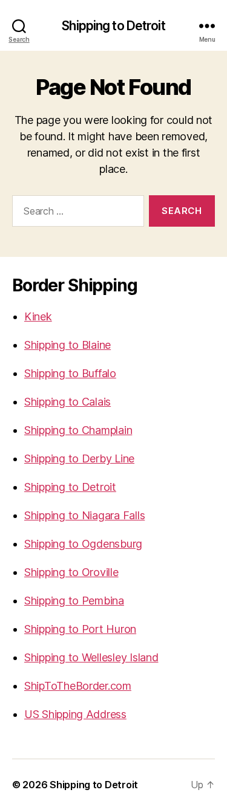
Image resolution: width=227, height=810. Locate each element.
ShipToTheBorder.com (77, 685)
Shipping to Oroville (71, 572)
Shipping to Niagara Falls (84, 515)
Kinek (38, 316)
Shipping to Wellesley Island (91, 657)
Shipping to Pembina (74, 600)
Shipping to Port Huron (80, 629)
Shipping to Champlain (78, 430)
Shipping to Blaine (67, 345)
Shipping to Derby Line (79, 458)
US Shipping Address (75, 714)
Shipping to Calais (67, 401)
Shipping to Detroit (113, 25)
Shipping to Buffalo (70, 373)
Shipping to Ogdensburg (83, 543)
